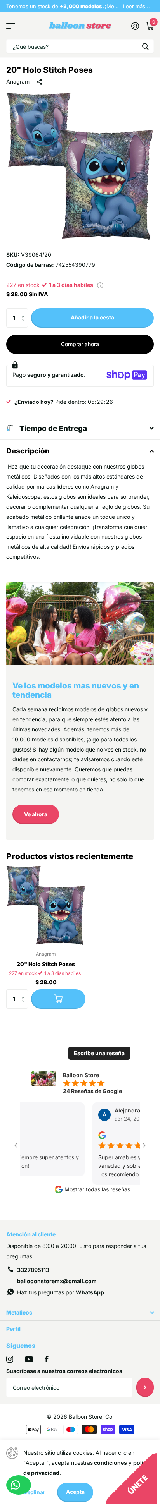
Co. (109, 1416)
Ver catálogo (10, 26)
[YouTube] (29, 1359)
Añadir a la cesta (92, 317)
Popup (100, 284)
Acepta (75, 1491)
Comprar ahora (80, 344)
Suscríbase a (145, 1387)
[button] (25, 311)
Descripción (28, 450)
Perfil (13, 1328)
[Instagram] (9, 1359)
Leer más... (136, 6)
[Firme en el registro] (135, 26)
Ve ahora (35, 814)
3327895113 (33, 1270)
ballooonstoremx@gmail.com (57, 1281)
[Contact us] (18, 1485)
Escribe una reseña (99, 1053)
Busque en (145, 46)
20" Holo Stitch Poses (46, 964)
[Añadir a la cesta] (58, 999)
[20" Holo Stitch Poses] (45, 905)
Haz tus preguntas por (60, 1292)
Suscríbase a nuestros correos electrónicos (64, 1371)
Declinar (34, 1492)
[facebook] (47, 1359)
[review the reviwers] (90, 1134)
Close (80, 1312)
